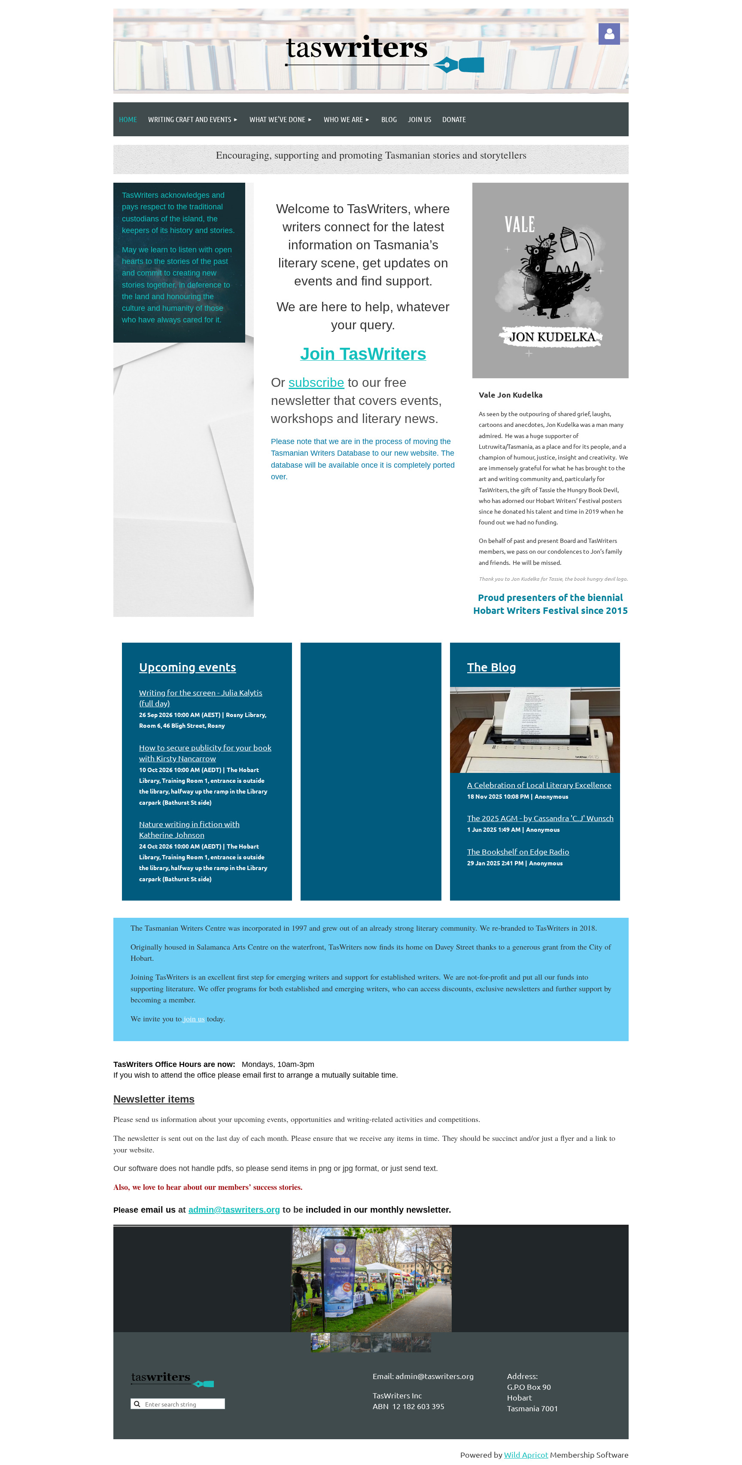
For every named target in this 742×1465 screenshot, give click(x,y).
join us (194, 1018)
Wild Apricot (526, 1454)
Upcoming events (187, 666)
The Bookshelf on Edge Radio (518, 851)
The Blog (491, 666)
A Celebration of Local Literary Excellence (539, 784)
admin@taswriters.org (234, 1209)
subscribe (316, 382)
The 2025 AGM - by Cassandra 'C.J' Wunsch (540, 817)
